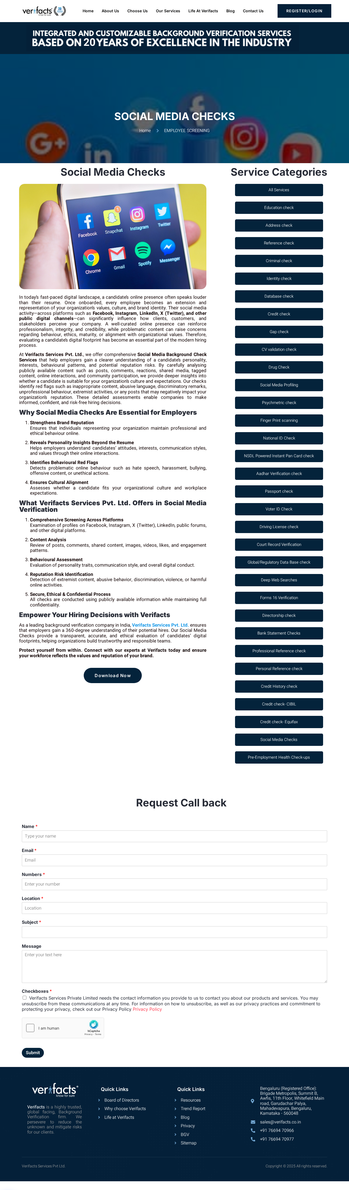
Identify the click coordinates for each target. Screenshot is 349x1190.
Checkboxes (37, 991)
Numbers (33, 874)
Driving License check (279, 527)
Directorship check (279, 615)
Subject (31, 922)
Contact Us (253, 10)
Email (29, 850)
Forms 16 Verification (279, 598)
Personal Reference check (279, 669)
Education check (279, 208)
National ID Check (279, 438)
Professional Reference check (279, 651)
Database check (278, 296)
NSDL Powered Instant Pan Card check (279, 456)
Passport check (279, 491)
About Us (110, 10)
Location (32, 898)
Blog (230, 10)
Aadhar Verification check (279, 474)
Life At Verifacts (203, 10)
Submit (33, 1053)
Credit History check (279, 686)
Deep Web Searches (279, 580)
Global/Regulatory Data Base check (279, 562)
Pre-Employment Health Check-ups (279, 757)
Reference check (279, 243)
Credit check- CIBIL (279, 704)
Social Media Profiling (279, 385)
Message (31, 946)
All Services (279, 190)
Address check (279, 225)
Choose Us (137, 10)
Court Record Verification (279, 545)
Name (30, 826)
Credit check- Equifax (279, 722)
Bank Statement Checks (278, 633)
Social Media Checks (278, 740)
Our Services (168, 10)
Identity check (279, 279)
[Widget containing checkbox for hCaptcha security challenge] (63, 1028)
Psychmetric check (279, 403)
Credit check (279, 314)
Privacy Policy (147, 1009)
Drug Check (279, 367)
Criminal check (279, 261)
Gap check (279, 332)
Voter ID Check (279, 509)
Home (88, 10)
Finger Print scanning (279, 420)
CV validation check (279, 349)
